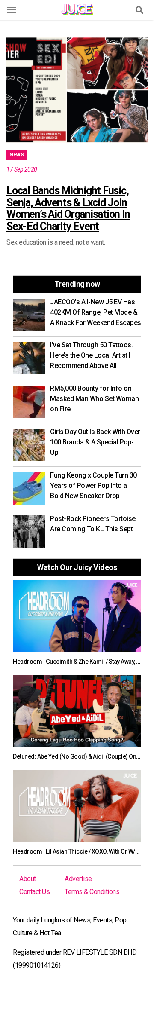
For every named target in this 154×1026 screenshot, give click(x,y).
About (27, 879)
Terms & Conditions (92, 892)
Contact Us (34, 892)
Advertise (78, 879)
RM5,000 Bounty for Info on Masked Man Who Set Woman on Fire (94, 398)
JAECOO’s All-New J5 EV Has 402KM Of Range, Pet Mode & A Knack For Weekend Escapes (95, 312)
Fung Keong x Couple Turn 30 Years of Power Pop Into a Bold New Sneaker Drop (93, 485)
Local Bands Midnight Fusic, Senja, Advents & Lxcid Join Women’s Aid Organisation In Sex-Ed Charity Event (68, 208)
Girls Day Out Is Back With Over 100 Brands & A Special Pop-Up (95, 442)
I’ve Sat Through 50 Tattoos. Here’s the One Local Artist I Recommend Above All (91, 355)
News (16, 155)
